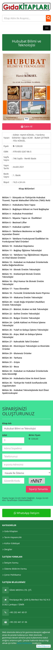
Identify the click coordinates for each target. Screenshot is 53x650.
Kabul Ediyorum (43, 646)
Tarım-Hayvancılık (12, 537)
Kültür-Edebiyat (12, 543)
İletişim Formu (11, 562)
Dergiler (8, 549)
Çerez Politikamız (24, 643)
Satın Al (27, 126)
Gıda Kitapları (11, 531)
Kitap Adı (6, 423)
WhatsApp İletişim (27, 513)
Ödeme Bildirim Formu (15, 568)
